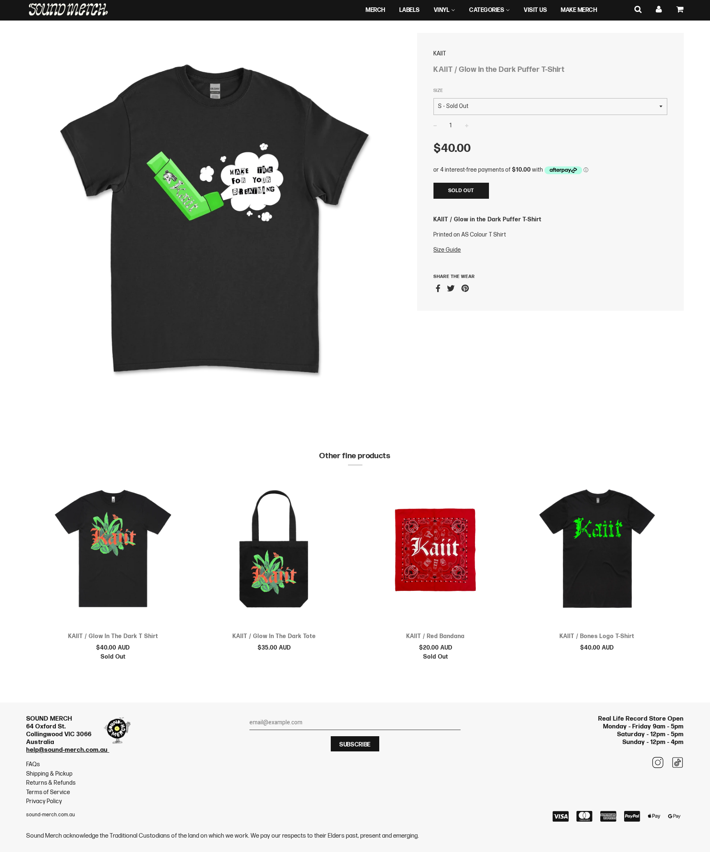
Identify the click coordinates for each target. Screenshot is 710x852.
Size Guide (447, 249)
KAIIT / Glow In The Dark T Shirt (113, 636)
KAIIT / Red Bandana (435, 636)
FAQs (33, 764)
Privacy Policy (44, 801)
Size (438, 90)
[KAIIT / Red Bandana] (435, 552)
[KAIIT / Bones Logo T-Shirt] (597, 552)
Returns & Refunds (51, 782)
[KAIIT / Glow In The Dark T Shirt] (113, 552)
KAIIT (439, 53)
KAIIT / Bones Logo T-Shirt (597, 636)
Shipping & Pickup (49, 773)
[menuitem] (375, 10)
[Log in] (659, 9)
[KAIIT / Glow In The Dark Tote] (274, 552)
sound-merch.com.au (50, 815)
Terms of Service (48, 792)
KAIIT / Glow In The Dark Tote (274, 636)
